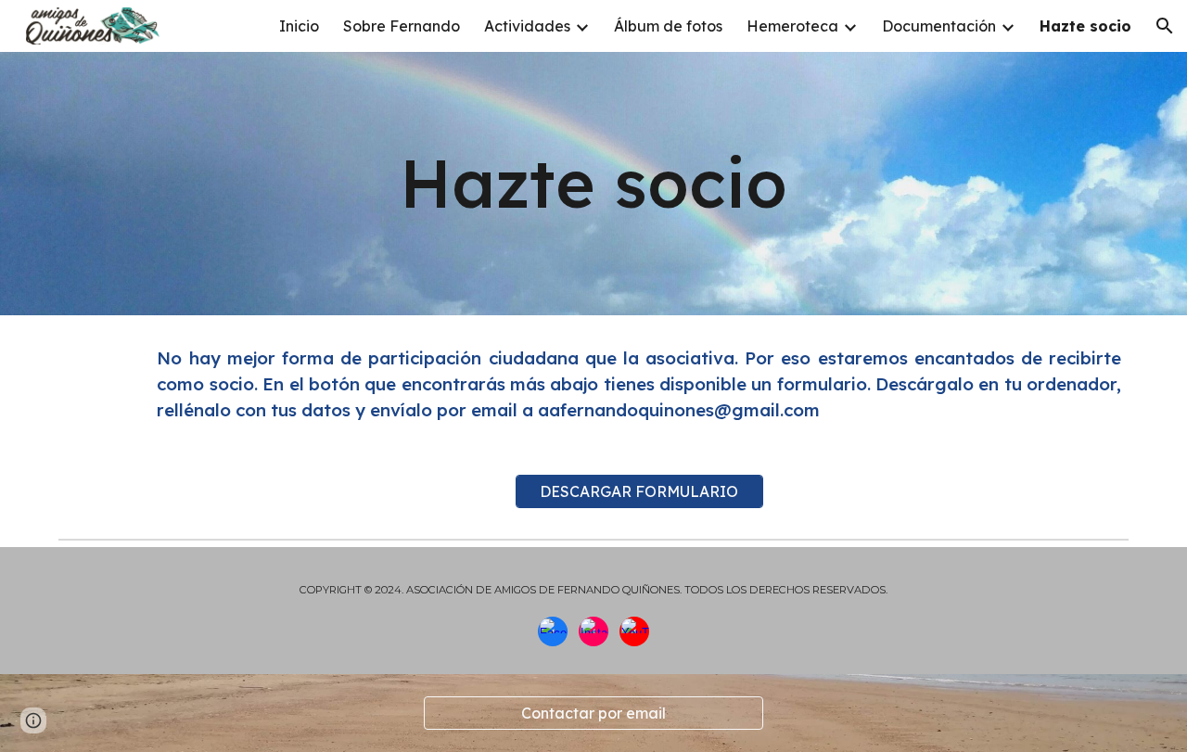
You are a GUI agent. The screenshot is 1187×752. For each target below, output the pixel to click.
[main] (593, 183)
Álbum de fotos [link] (668, 26)
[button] (1164, 26)
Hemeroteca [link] (792, 26)
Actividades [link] (527, 26)
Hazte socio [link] (1085, 26)
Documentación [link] (939, 26)
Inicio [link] (299, 26)
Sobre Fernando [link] (401, 26)
